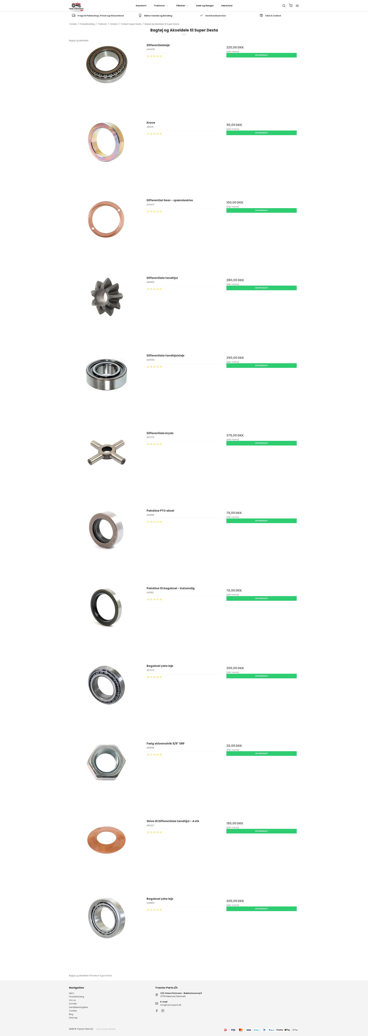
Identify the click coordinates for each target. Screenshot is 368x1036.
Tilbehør (180, 5)
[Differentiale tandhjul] (106, 313)
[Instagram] (162, 1011)
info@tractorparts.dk (170, 1005)
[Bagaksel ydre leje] (106, 701)
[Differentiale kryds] (106, 468)
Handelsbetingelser (78, 1007)
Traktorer (159, 5)
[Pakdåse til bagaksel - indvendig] (106, 623)
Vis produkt (261, 55)
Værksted (226, 5)
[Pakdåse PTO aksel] (106, 546)
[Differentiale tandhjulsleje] (106, 391)
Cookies (73, 1010)
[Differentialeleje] (106, 80)
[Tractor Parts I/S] (77, 5)
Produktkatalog (76, 996)
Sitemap (73, 1017)
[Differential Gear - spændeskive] (106, 235)
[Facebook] (156, 1011)
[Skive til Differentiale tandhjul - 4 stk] (106, 856)
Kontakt (73, 1003)
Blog (71, 1014)
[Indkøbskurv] (290, 6)
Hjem (71, 993)
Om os (72, 1000)
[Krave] (106, 158)
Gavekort (141, 5)
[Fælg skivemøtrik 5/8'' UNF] (106, 779)
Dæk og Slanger (205, 5)
